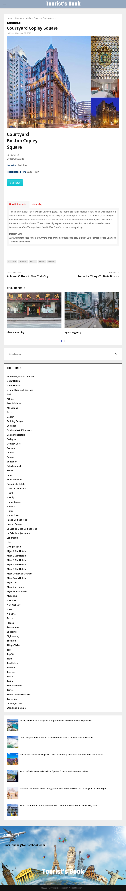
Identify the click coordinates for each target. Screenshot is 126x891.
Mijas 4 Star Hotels (16, 564)
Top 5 (9, 658)
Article (10, 399)
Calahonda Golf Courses (19, 430)
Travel (10, 690)
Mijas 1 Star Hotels (16, 551)
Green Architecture (16, 488)
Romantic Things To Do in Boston (98, 276)
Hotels (17, 23)
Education (12, 461)
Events (10, 470)
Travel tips (12, 699)
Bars (9, 412)
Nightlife (11, 614)
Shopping (12, 632)
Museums (12, 596)
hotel (32, 261)
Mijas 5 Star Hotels (16, 569)
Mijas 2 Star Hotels (16, 556)
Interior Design (14, 524)
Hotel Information (18, 204)
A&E (9, 394)
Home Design (14, 502)
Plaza (41, 261)
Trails (10, 681)
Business (11, 426)
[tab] (18, 204)
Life (9, 542)
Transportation (14, 685)
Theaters (11, 641)
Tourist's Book (63, 4)
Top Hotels (12, 663)
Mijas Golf (12, 582)
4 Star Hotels (13, 385)
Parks (10, 618)
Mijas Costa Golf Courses (20, 573)
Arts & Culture (14, 403)
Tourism (11, 672)
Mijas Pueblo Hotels (17, 591)
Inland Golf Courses (17, 520)
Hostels (11, 506)
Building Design (15, 421)
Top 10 (10, 654)
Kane (11, 33)
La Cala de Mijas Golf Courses (22, 529)
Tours (10, 676)
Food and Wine (14, 479)
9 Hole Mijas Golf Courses (20, 390)
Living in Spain (14, 546)
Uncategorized (14, 703)
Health (10, 493)
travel (51, 261)
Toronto (11, 667)
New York (11, 600)
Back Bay (12, 261)
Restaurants (13, 627)
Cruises (11, 448)
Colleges (11, 439)
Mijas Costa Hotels (16, 578)
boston (23, 261)
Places (10, 623)
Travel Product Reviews (19, 694)
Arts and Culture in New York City (27, 276)
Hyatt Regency (73, 333)
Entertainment (14, 466)
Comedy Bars (14, 444)
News (9, 609)
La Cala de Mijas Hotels (18, 533)
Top (9, 650)
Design (10, 457)
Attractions (12, 408)
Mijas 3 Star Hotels (16, 560)
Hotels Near (13, 515)
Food (9, 475)
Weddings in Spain (16, 708)
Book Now (15, 183)
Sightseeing (13, 636)
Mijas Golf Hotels (15, 587)
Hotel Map (37, 204)
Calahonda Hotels (16, 435)
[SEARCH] (115, 354)
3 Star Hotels (13, 381)
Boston (10, 23)
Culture (10, 452)
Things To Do (13, 645)
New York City (13, 605)
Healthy (10, 497)
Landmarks (12, 538)
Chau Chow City (15, 333)
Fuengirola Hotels (16, 484)
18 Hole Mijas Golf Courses (20, 376)
